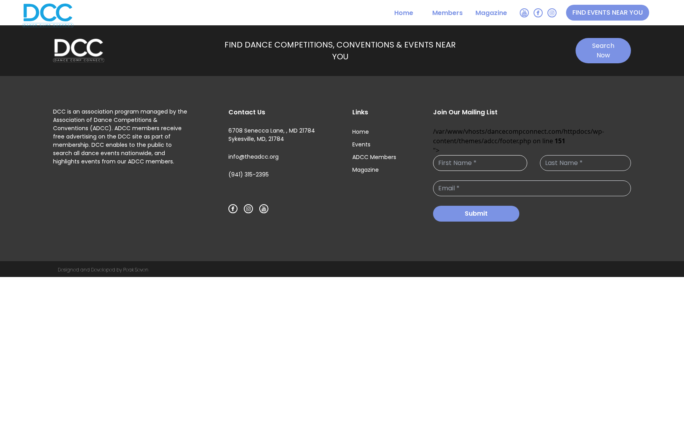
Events (361, 144)
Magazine (491, 12)
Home (403, 12)
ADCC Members (374, 157)
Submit (476, 213)
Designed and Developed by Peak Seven (103, 269)
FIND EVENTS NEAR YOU (607, 12)
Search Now (603, 50)
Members (447, 12)
